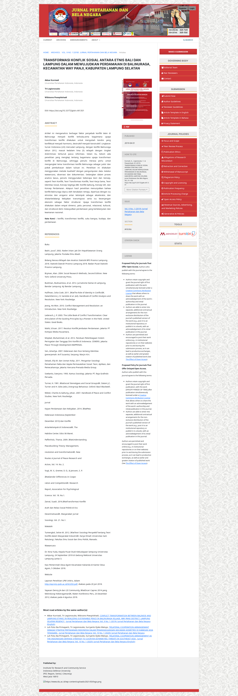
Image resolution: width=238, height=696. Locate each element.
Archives (61, 40)
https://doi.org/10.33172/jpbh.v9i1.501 (66, 110)
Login (192, 8)
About (95, 40)
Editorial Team (170, 67)
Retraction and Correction (176, 166)
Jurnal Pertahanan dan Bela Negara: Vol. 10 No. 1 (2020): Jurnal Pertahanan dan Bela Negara (101, 633)
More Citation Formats (136, 189)
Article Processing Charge (176, 193)
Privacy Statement (171, 123)
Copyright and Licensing (175, 182)
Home (46, 52)
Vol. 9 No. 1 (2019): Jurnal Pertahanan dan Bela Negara (89, 52)
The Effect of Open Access (136, 359)
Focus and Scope (171, 141)
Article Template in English (176, 112)
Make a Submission (178, 52)
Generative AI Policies (174, 213)
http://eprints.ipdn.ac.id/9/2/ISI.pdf (61, 584)
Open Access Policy (173, 199)
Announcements (78, 40)
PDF (127, 127)
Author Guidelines (172, 101)
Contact (167, 78)
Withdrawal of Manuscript (176, 171)
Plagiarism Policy (172, 177)
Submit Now (169, 96)
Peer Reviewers (170, 73)
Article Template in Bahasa (176, 118)
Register (182, 8)
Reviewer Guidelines (173, 107)
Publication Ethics (172, 152)
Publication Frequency (174, 188)
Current (47, 40)
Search (189, 40)
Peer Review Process (173, 146)
